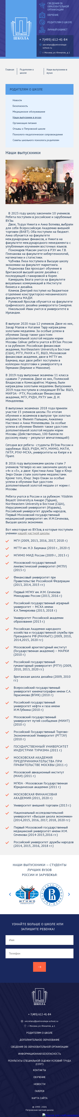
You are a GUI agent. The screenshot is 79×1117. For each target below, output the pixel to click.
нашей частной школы (33, 533)
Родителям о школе (59, 22)
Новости (39, 1084)
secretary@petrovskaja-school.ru (41, 1021)
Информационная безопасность (39, 1053)
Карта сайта (39, 1098)
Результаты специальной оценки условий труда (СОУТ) (39, 1062)
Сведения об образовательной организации (58, 6)
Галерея (39, 1091)
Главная (10, 69)
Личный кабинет (57, 29)
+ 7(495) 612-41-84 (53, 39)
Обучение (53, 15)
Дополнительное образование (39, 1039)
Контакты (39, 1070)
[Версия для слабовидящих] (60, 1115)
